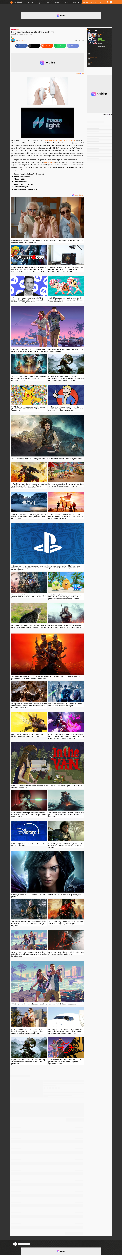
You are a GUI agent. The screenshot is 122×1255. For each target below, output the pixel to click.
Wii (99, 36)
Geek (47, 2)
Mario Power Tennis (94, 52)
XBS (91, 2)
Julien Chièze (21, 40)
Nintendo (100, 45)
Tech (39, 2)
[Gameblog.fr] (16, 2)
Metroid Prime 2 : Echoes (103, 33)
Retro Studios (101, 48)
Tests (66, 2)
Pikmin (90, 62)
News (17, 29)
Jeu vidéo (13, 29)
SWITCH (95, 2)
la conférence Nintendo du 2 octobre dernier (59, 140)
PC (84, 2)
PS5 (87, 2)
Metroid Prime (49, 162)
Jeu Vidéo (30, 2)
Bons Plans (76, 2)
